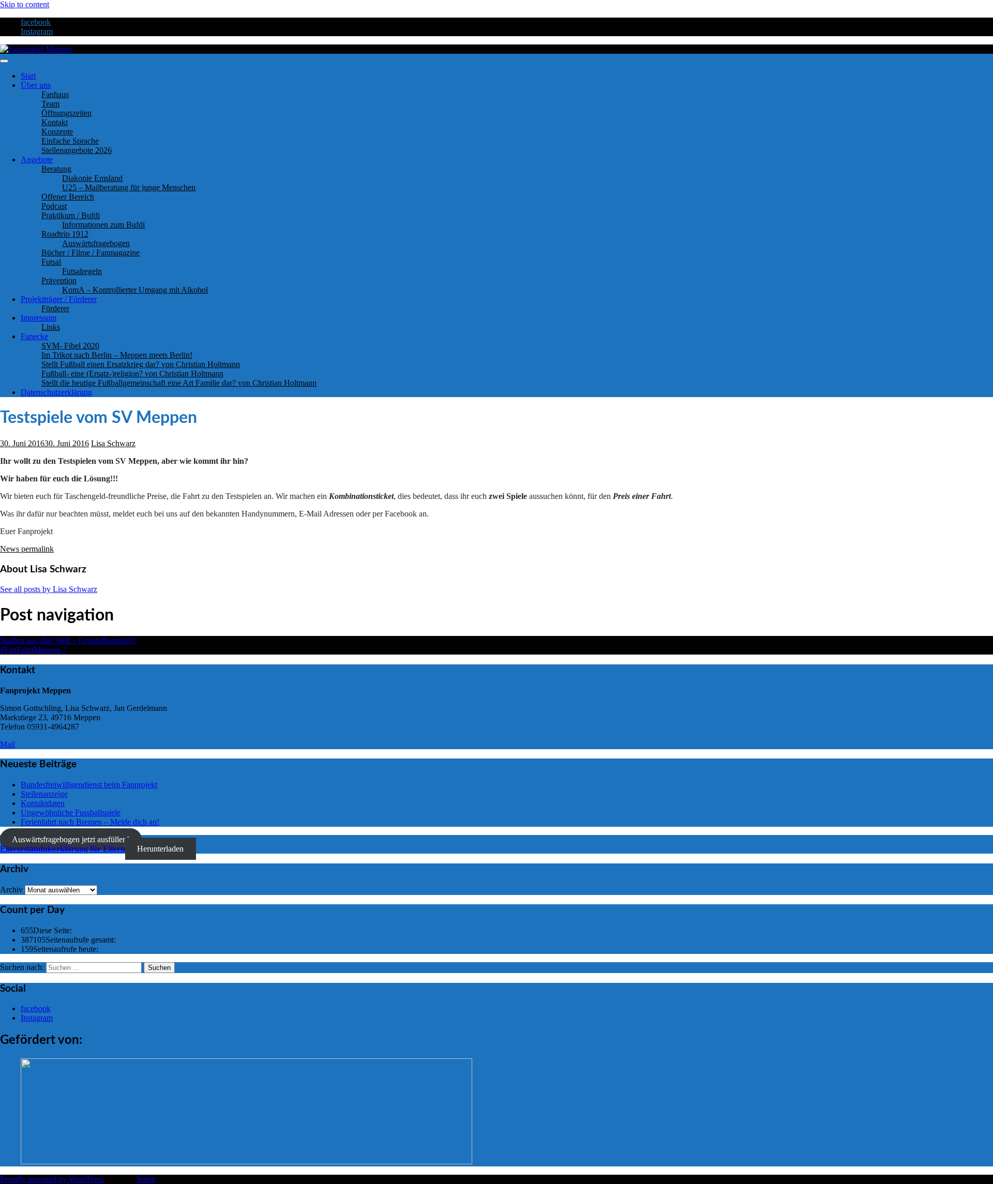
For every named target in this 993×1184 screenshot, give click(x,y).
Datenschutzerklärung (56, 392)
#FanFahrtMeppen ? (33, 649)
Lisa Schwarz (113, 443)
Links (50, 327)
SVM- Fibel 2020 (70, 345)
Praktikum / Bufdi (70, 215)
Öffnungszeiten (66, 113)
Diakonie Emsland (92, 178)
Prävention (59, 280)
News (9, 548)
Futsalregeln (82, 271)
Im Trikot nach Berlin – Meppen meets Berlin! (116, 355)
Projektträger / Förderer (59, 299)
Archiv (11, 889)
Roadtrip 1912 (64, 234)
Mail (7, 744)
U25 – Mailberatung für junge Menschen (128, 187)
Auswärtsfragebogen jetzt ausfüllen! (70, 839)
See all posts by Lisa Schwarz (48, 589)
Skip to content (24, 4)
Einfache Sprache (70, 140)
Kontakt (54, 122)
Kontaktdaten (43, 803)
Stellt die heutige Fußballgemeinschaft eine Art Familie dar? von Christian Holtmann (179, 382)
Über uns (36, 85)
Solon (146, 1179)
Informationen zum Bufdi (103, 224)
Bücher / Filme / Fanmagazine (90, 252)
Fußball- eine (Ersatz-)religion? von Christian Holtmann (132, 373)
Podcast (54, 206)
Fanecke (34, 336)
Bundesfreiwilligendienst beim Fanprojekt (89, 784)
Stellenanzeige (44, 794)
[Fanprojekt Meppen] (36, 48)
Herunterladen (160, 848)
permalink (36, 548)
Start (28, 75)
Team (50, 103)
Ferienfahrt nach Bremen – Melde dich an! (90, 821)
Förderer (55, 308)
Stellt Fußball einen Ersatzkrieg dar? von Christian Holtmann (140, 364)
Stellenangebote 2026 (76, 150)
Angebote (37, 159)
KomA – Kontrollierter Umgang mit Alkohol (135, 289)
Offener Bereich (67, 196)
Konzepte (57, 131)
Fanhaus (55, 94)
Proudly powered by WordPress (52, 1179)
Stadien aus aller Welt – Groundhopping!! (68, 640)
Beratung (56, 168)
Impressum (38, 317)
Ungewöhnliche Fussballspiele (71, 812)
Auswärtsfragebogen (96, 243)
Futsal (51, 261)
